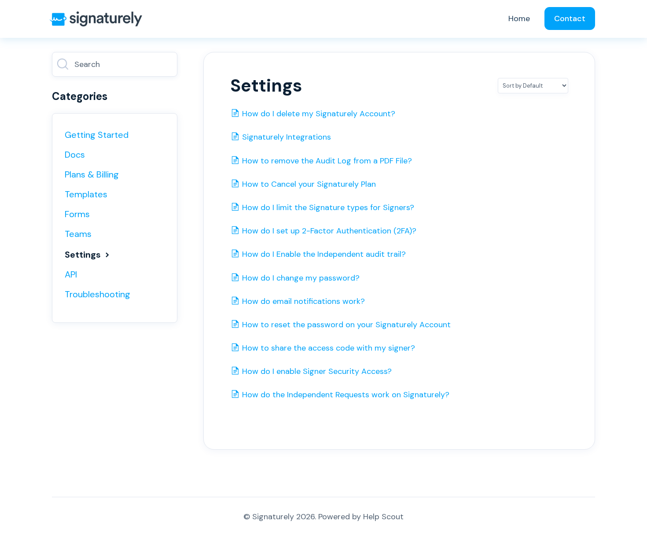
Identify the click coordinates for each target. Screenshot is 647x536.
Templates (86, 194)
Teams (78, 234)
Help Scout (383, 516)
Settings (84, 254)
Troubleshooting (97, 294)
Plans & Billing (92, 174)
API (71, 274)
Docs (75, 154)
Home (519, 18)
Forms (77, 214)
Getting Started (97, 134)
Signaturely (273, 516)
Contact (569, 18)
